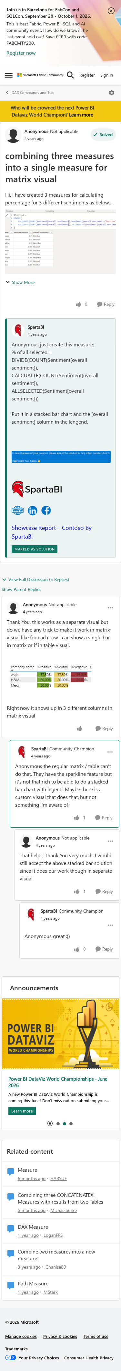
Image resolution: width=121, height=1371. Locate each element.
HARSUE (58, 1178)
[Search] (70, 75)
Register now (21, 52)
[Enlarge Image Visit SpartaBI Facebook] (46, 510)
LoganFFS (53, 1235)
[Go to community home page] (40, 75)
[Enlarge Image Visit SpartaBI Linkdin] (32, 510)
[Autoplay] (50, 1123)
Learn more (81, 114)
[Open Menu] (111, 92)
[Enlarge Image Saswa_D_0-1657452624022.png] (49, 676)
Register (87, 75)
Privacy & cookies (60, 1336)
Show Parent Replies (21, 589)
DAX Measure (33, 1227)
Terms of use (96, 1336)
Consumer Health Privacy (89, 1357)
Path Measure (33, 1283)
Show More (23, 282)
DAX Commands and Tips (33, 92)
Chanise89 (55, 1267)
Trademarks (16, 1348)
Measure (27, 1170)
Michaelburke (63, 1210)
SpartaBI (36, 327)
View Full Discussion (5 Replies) (38, 579)
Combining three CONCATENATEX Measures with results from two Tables (60, 1198)
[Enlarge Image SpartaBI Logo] (37, 489)
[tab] (58, 1123)
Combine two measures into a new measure (56, 1255)
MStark (51, 1292)
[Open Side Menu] (9, 75)
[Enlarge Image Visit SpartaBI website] (18, 510)
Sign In (106, 75)
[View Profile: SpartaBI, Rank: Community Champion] (21, 752)
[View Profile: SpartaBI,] (18, 330)
